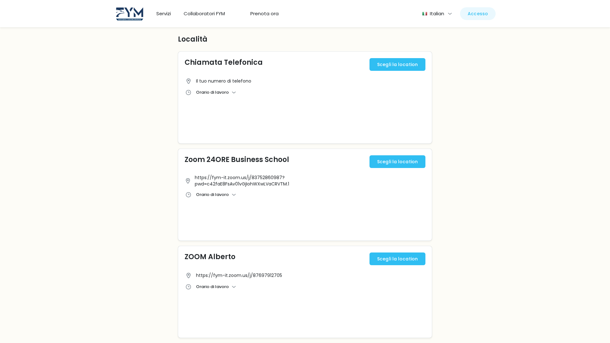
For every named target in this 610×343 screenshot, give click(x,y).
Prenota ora (264, 13)
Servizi (163, 13)
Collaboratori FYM (204, 13)
